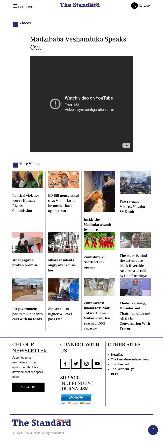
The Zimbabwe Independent (130, 359)
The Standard (120, 364)
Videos (25, 23)
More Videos (29, 163)
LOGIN (146, 5)
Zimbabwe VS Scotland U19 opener (95, 262)
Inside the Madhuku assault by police (97, 224)
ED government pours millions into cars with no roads (27, 314)
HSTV (114, 374)
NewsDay (117, 354)
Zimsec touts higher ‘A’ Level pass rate (60, 314)
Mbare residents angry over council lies (63, 265)
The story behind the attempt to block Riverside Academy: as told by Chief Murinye (133, 266)
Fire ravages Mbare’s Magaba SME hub (132, 206)
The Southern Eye (122, 369)
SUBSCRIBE (28, 387)
